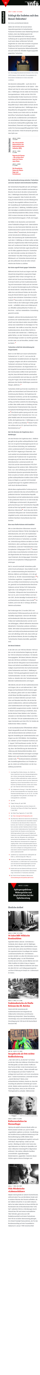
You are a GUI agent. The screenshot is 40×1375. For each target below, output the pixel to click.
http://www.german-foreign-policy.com (23, 816)
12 (17, 758)
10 (36, 576)
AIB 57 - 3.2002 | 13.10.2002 (15, 11)
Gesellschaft (3, 17)
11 (34, 599)
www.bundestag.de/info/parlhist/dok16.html (22, 877)
